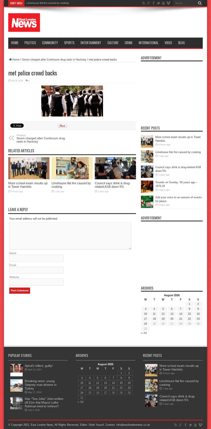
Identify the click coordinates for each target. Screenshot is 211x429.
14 (180, 313)
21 (180, 318)
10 (145, 313)
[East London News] (24, 22)
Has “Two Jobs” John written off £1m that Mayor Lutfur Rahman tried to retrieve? (44, 402)
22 (189, 318)
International (148, 42)
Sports (69, 42)
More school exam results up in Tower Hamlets (27, 184)
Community (50, 42)
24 (145, 323)
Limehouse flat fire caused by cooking (48, 3)
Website (14, 277)
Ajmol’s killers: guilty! (39, 365)
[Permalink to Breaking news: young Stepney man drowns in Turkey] (16, 385)
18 (154, 318)
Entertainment (91, 42)
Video (168, 42)
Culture (112, 42)
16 (198, 313)
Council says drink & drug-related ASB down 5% (112, 184)
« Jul (144, 332)
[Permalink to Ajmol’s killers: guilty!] (16, 370)
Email (12, 265)
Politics (30, 42)
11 (154, 313)
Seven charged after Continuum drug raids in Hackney (54, 59)
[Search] (200, 3)
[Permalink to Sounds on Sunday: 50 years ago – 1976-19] (147, 187)
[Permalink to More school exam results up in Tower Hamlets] (28, 168)
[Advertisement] (128, 23)
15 (189, 313)
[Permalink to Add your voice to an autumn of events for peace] (147, 202)
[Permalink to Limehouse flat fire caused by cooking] (72, 168)
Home (14, 42)
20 (171, 318)
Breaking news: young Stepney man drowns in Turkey (40, 384)
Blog (181, 42)
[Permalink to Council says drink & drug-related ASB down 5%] (115, 168)
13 (171, 313)
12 (163, 313)
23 (198, 318)
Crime (128, 42)
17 (145, 318)
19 (163, 318)
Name (12, 253)
